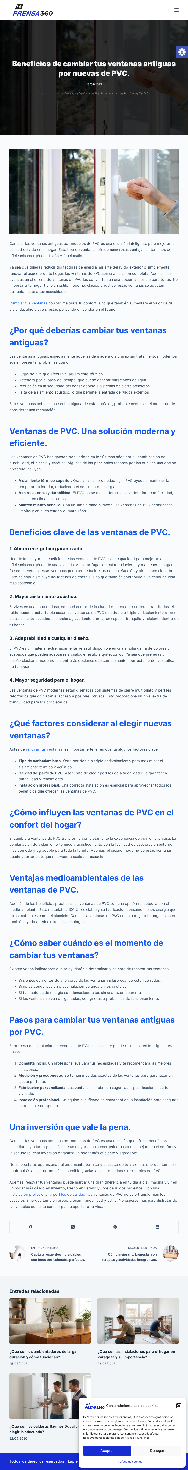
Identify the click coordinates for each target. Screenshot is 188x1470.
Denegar (157, 1450)
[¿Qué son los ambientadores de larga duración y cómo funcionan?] (50, 1321)
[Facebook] (31, 1227)
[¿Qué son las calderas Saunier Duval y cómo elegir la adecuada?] (50, 1396)
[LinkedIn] (157, 1227)
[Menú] (176, 10)
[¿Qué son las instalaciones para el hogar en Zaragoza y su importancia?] (138, 1321)
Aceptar (107, 1450)
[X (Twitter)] (73, 1227)
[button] (182, 52)
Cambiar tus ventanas (28, 303)
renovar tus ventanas (44, 749)
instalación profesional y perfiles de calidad (47, 1194)
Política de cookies (130, 1461)
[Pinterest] (115, 1227)
